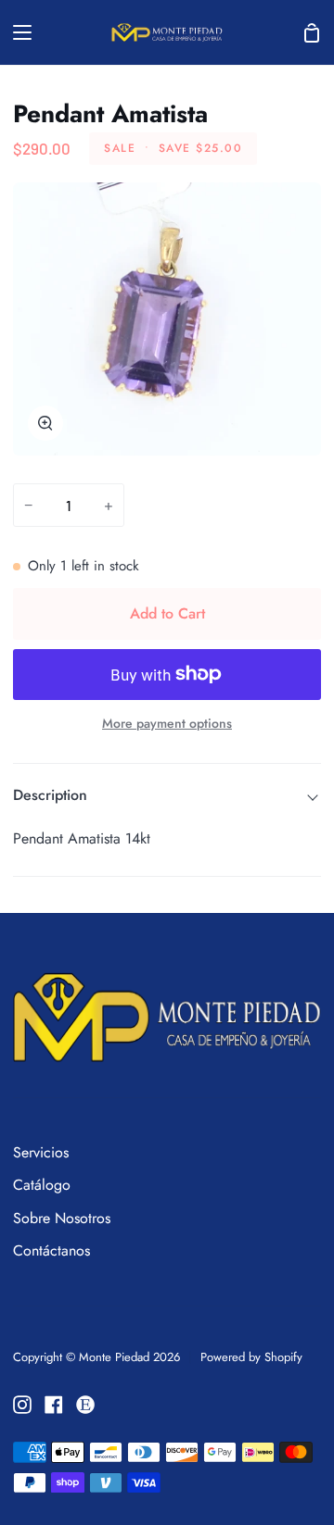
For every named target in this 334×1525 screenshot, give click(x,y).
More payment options (167, 723)
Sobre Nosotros (61, 1218)
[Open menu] (16, 32)
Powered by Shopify (251, 1357)
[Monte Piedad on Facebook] (54, 1404)
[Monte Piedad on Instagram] (22, 1404)
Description (50, 795)
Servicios (41, 1152)
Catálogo (42, 1184)
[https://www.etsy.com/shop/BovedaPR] (85, 1404)
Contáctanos (51, 1250)
